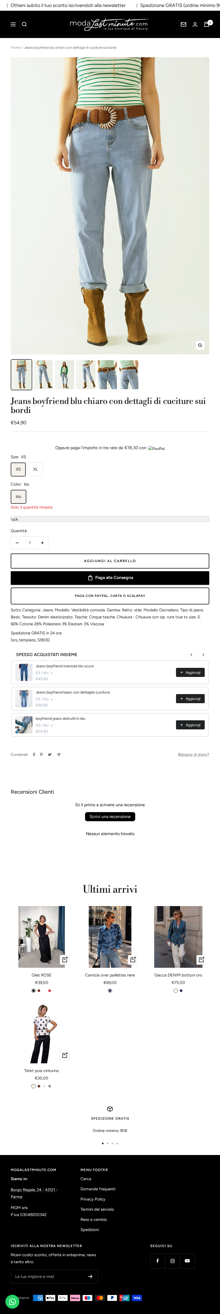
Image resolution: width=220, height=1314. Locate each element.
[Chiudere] (190, 597)
